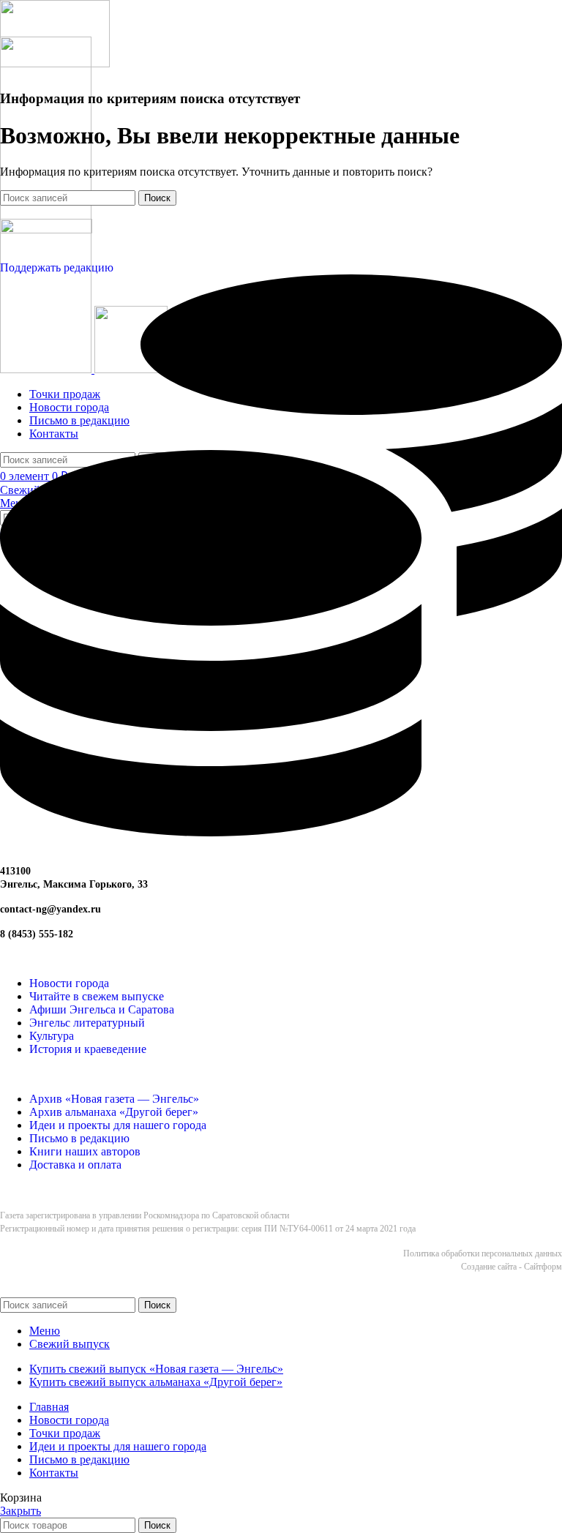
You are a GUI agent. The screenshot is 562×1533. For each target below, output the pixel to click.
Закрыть (20, 1510)
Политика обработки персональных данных (482, 1253)
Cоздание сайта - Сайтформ (511, 1267)
